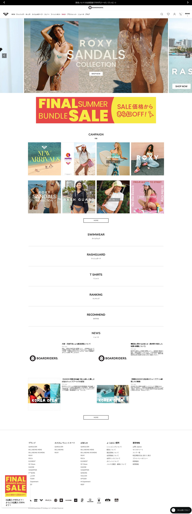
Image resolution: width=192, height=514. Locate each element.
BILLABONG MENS (35, 450)
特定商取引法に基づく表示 (142, 455)
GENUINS (31, 473)
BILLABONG (59, 450)
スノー (46, 14)
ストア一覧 (136, 453)
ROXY (30, 455)
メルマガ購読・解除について (116, 464)
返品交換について (113, 453)
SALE (63, 14)
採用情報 (136, 464)
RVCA (30, 458)
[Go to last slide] (4, 2)
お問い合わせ (137, 447)
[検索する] (161, 14)
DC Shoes (31, 464)
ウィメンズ (20, 14)
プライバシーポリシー (140, 458)
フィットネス (55, 14)
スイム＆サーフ (37, 14)
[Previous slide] (4, 55)
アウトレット (71, 14)
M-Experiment (33, 482)
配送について (111, 450)
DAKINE (31, 467)
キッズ (28, 14)
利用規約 (136, 461)
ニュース (81, 14)
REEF (82, 485)
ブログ (87, 14)
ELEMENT (32, 461)
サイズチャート (138, 450)
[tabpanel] (96, 55)
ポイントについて (113, 461)
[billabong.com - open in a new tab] (35, 500)
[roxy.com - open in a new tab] (41, 500)
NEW (13, 14)
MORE (96, 220)
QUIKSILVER (32, 447)
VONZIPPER (32, 470)
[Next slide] (187, 2)
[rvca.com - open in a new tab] (48, 500)
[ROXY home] (5, 14)
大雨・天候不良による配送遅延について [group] (96, 2)
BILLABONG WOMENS (36, 453)
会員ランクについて (113, 458)
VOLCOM (84, 476)
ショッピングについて (114, 447)
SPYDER (83, 479)
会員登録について (113, 455)
